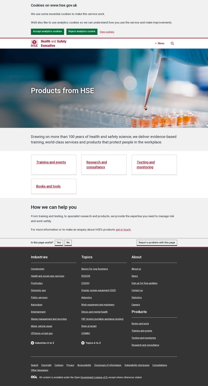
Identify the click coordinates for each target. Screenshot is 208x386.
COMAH (85, 333)
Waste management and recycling (49, 319)
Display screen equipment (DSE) (98, 290)
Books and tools (48, 186)
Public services (39, 297)
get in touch (123, 229)
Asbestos (86, 297)
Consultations (159, 365)
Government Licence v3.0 (94, 377)
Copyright (46, 365)
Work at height (89, 326)
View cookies (107, 31)
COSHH (85, 283)
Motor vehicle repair (41, 326)
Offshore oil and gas (42, 333)
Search (34, 365)
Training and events (51, 162)
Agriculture (36, 304)
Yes (59, 242)
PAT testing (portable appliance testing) (102, 319)
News (135, 276)
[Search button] (172, 43)
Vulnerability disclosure (136, 365)
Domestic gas (38, 290)
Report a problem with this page (157, 242)
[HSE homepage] (48, 43)
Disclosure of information (107, 365)
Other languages (39, 370)
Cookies (59, 365)
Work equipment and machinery (98, 304)
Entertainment (38, 311)
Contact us (137, 290)
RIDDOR (85, 276)
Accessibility (84, 365)
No (68, 242)
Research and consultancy (96, 164)
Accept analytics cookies (47, 31)
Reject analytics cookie (82, 31)
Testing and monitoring (146, 164)
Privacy (70, 365)
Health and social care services (47, 276)
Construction (37, 268)
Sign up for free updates (144, 283)
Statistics (137, 297)
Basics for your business (94, 268)
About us (136, 268)
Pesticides (37, 283)
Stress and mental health (94, 311)
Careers (136, 304)
